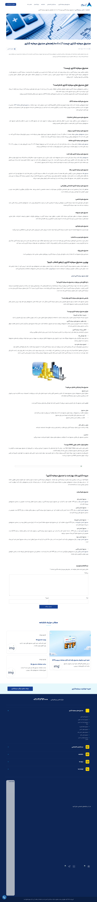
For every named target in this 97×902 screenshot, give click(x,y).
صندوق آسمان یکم (83, 502)
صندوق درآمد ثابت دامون (83, 720)
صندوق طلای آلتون (84, 717)
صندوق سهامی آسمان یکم (83, 732)
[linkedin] (74, 866)
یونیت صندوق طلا (41, 639)
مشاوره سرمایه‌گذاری (11, 4)
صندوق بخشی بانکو (84, 735)
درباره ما (81, 761)
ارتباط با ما (80, 769)
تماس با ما (29, 4)
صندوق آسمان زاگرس (83, 552)
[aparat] (89, 866)
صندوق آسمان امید (83, 531)
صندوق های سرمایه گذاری (64, 4)
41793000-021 (40, 699)
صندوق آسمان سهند (83, 539)
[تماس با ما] (4, 897)
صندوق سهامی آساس (84, 729)
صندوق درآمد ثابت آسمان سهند (83, 723)
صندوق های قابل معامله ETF (21, 105)
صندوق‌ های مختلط (83, 144)
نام (87, 598)
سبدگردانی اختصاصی (51, 4)
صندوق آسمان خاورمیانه (82, 522)
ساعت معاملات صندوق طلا (38, 664)
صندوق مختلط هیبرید (83, 727)
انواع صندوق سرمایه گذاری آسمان (79, 276)
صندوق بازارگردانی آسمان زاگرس (83, 738)
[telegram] (69, 866)
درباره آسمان (36, 4)
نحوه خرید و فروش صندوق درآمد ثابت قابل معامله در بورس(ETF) (70, 660)
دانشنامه (43, 4)
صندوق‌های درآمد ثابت (82, 158)
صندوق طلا (85, 174)
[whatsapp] (62, 866)
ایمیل (47, 598)
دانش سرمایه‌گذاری (79, 10)
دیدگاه (86, 573)
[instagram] (81, 866)
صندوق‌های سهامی (79, 134)
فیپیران (51, 269)
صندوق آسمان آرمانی (83, 510)
